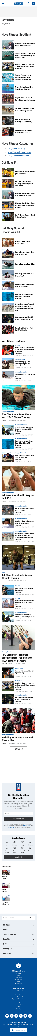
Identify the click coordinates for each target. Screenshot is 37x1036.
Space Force (18, 983)
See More (19, 749)
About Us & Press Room (18, 991)
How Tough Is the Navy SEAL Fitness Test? (24, 275)
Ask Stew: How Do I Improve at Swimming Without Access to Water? (25, 66)
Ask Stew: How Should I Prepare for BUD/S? (23, 242)
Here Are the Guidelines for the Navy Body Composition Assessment (24, 184)
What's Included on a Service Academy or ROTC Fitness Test (24, 602)
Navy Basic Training (16, 149)
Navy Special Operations (18, 155)
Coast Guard (18, 977)
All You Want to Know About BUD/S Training (24, 509)
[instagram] (16, 1016)
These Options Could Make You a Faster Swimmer (24, 88)
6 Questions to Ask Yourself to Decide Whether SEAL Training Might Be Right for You (24, 307)
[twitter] (21, 1016)
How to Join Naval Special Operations (24, 589)
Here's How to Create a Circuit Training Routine (25, 216)
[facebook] (12, 1016)
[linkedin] (25, 1016)
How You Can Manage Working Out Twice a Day (23, 121)
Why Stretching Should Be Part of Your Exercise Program (25, 99)
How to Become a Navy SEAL (25, 264)
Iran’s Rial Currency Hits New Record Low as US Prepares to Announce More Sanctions (5, 877)
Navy (18, 981)
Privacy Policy (10, 827)
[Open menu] (3, 3)
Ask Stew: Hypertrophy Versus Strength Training (17, 576)
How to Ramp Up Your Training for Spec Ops (22, 363)
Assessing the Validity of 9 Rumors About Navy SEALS (24, 318)
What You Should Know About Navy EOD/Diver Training (25, 45)
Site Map (18, 1009)
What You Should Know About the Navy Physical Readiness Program (25, 205)
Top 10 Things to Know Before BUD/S (25, 375)
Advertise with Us (18, 997)
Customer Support (20, 1030)
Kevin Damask (19, 353)
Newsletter (18, 993)
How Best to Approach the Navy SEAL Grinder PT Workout (24, 296)
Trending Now (6, 867)
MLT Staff (18, 433)
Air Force (18, 973)
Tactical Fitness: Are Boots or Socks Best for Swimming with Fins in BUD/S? (25, 56)
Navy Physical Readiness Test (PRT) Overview (25, 173)
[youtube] (7, 1016)
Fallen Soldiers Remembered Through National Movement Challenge (24, 349)
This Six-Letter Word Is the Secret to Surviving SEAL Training (24, 429)
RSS (18, 1007)
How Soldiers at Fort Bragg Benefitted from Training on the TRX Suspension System (17, 657)
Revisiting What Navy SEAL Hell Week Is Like (24, 329)
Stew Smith (18, 365)
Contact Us (18, 995)
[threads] (30, 1016)
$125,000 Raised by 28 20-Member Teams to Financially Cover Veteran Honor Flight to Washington (6, 903)
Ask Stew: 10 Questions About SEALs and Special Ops (25, 616)
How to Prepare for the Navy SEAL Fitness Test (24, 253)
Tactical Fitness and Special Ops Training (24, 672)
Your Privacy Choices (18, 1005)
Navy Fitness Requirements (19, 152)
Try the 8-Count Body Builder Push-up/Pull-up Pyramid (24, 110)
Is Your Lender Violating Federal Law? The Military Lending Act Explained (6, 890)
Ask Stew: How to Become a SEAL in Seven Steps (24, 286)
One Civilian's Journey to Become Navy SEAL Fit (23, 131)
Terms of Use (26, 825)
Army (18, 975)
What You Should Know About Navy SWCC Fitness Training (16, 416)
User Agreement (18, 1001)
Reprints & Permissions (18, 999)
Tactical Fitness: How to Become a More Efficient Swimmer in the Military (23, 77)
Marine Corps (18, 979)
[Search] (28, 3)
